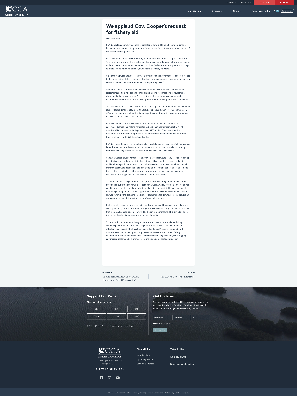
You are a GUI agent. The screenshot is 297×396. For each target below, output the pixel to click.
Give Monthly (95, 326)
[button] (96, 309)
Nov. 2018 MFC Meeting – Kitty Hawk (177, 275)
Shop (236, 11)
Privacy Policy (139, 393)
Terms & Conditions (154, 393)
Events (216, 11)
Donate (284, 2)
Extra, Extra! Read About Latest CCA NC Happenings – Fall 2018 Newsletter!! (120, 276)
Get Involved (260, 11)
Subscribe (160, 330)
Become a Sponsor (145, 363)
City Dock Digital (181, 393)
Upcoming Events (145, 359)
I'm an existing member (164, 323)
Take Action (287, 11)
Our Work (194, 11)
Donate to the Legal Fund (122, 326)
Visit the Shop (143, 355)
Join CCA (264, 2)
